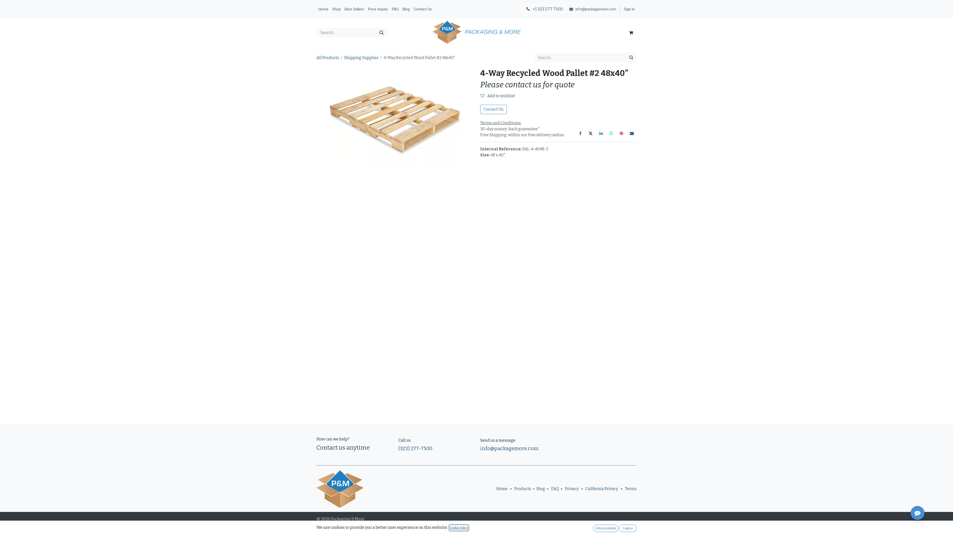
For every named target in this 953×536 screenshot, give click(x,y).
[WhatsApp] (611, 133)
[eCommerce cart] (631, 32)
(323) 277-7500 (415, 448)
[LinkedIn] (601, 133)
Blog (541, 488)
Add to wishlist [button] (500, 96)
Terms (631, 488)
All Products (327, 57)
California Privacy (601, 488)
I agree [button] (628, 528)
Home (502, 488)
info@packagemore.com (509, 448)
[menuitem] (323, 9)
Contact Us (493, 109)
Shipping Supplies (361, 57)
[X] (591, 133)
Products (522, 488)
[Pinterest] (621, 133)
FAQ (555, 488)
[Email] (632, 133)
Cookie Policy (459, 528)
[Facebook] (580, 133)
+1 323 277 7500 (547, 9)
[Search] (381, 32)
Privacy (572, 488)
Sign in (629, 9)
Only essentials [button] (605, 528)
